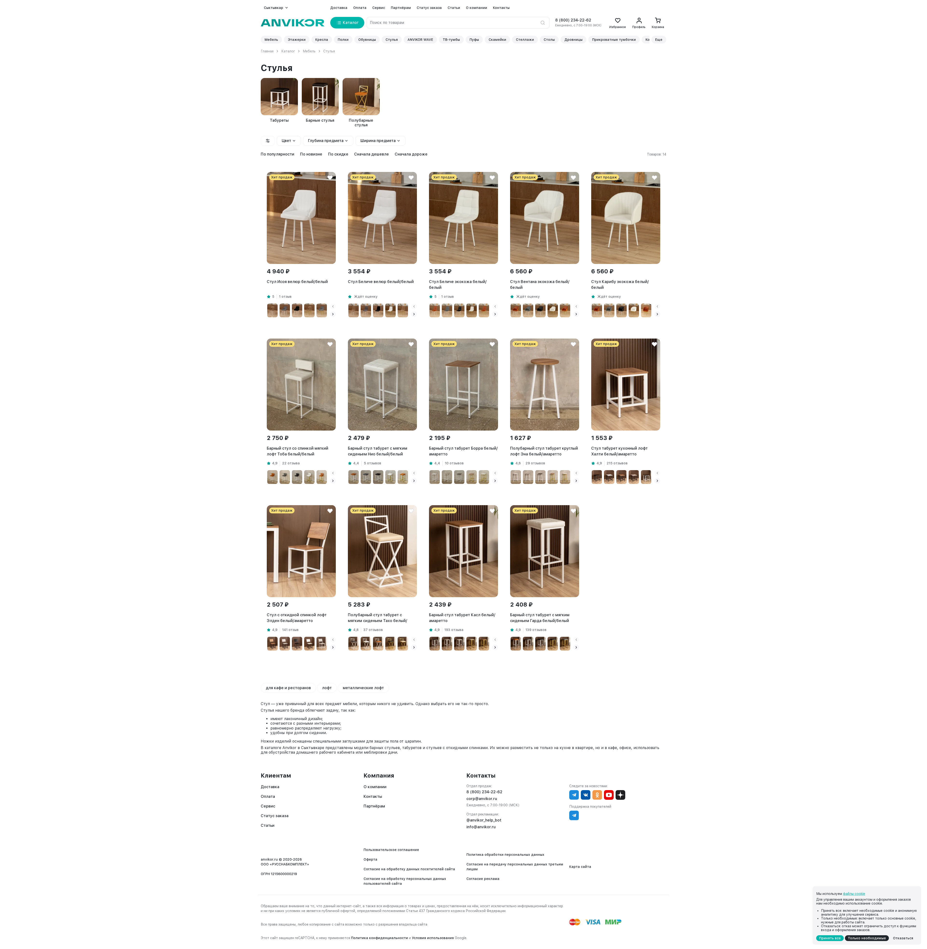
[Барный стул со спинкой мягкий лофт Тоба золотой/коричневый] (321, 477)
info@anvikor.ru (481, 827)
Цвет (286, 140)
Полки (343, 40)
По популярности (277, 154)
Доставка (338, 8)
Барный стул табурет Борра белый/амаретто (463, 451)
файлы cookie (854, 894)
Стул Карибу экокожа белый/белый (620, 284)
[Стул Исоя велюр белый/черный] (297, 310)
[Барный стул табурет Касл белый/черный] (434, 644)
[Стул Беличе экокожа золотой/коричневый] (484, 310)
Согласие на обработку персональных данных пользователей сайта (405, 881)
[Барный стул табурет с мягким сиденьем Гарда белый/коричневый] (516, 644)
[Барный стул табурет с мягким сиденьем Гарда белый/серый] (528, 644)
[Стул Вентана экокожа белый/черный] (540, 310)
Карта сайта (580, 867)
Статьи (454, 8)
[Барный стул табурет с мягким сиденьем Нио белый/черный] (378, 477)
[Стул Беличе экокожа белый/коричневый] (434, 310)
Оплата (359, 8)
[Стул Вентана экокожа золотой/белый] (553, 310)
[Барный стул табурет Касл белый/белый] (459, 644)
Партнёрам (401, 8)
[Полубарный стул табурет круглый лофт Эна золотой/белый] (565, 477)
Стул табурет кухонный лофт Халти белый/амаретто (619, 451)
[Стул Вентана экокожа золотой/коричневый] (565, 310)
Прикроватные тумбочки (614, 40)
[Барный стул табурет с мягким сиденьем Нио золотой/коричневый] (403, 477)
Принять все (830, 938)
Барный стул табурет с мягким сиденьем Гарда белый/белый (539, 618)
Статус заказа (429, 8)
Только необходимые (867, 938)
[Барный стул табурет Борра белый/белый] (434, 477)
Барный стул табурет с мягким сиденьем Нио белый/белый (377, 451)
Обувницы (367, 40)
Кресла (321, 40)
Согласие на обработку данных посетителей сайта (409, 869)
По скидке (338, 154)
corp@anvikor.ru (481, 798)
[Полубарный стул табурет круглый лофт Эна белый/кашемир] (528, 477)
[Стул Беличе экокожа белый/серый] (447, 310)
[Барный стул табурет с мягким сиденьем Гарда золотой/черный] (553, 644)
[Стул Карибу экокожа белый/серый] (609, 310)
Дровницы (573, 40)
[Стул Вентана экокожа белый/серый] (528, 310)
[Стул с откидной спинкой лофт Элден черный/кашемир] (285, 644)
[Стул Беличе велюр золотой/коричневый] (403, 310)
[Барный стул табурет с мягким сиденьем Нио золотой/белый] (390, 477)
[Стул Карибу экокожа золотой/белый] (634, 310)
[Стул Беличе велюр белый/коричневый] (353, 310)
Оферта (370, 859)
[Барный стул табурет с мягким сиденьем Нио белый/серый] (366, 477)
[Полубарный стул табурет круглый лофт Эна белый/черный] (540, 477)
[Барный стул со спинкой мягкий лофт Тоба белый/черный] (297, 477)
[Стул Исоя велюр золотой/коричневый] (309, 310)
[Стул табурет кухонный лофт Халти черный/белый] (609, 477)
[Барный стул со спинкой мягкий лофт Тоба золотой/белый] (309, 477)
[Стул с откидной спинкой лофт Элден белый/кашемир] (321, 644)
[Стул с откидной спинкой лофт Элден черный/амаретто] (272, 644)
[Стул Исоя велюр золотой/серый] (321, 310)
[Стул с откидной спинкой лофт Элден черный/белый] (309, 644)
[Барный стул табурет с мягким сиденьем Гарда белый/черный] (540, 644)
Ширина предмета (378, 140)
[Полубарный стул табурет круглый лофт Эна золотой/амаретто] (553, 477)
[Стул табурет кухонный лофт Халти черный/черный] (597, 477)
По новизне (311, 154)
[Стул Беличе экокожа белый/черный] (459, 310)
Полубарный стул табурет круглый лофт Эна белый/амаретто (544, 451)
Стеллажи (525, 40)
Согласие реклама (482, 879)
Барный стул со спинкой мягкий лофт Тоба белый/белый (297, 451)
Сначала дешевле (371, 154)
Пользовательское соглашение (391, 850)
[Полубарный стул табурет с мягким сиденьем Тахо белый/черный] (353, 644)
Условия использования (433, 938)
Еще (658, 40)
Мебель (271, 40)
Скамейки (497, 40)
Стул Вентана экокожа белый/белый (539, 284)
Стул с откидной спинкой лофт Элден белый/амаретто (297, 618)
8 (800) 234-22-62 (573, 20)
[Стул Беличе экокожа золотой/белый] (471, 310)
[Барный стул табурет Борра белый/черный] (459, 477)
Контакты (501, 8)
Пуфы (474, 40)
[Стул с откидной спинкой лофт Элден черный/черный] (297, 644)
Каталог (288, 51)
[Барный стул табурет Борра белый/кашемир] (447, 477)
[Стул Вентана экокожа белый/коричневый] (516, 310)
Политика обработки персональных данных (505, 855)
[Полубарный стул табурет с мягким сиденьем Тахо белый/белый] (366, 644)
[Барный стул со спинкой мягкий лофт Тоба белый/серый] (285, 477)
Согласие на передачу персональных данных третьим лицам (514, 866)
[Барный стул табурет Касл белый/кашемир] (447, 644)
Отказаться (903, 938)
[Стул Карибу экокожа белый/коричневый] (597, 310)
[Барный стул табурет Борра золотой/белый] (484, 477)
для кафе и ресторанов (288, 688)
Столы (549, 40)
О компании (476, 8)
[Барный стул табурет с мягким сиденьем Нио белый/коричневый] (353, 477)
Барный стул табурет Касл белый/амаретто (462, 618)
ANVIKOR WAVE (420, 40)
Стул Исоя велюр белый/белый (297, 281)
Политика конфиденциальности (379, 938)
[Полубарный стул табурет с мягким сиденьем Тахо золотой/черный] (390, 644)
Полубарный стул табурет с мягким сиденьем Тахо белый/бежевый (377, 618)
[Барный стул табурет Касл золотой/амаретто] (484, 644)
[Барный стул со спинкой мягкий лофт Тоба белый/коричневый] (272, 477)
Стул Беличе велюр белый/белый (381, 281)
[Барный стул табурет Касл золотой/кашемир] (471, 644)
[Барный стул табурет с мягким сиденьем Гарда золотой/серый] (565, 644)
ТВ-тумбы (451, 40)
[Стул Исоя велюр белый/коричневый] (272, 310)
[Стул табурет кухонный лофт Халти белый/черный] (646, 477)
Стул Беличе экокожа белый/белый (458, 284)
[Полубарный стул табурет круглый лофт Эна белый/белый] (516, 477)
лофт (327, 688)
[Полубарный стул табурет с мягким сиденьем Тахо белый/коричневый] (378, 644)
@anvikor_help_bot (483, 820)
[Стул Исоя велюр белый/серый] (285, 310)
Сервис (378, 8)
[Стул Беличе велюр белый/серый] (366, 310)
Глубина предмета (326, 140)
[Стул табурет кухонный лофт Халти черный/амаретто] (621, 477)
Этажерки (297, 40)
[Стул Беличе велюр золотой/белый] (390, 310)
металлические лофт (363, 688)
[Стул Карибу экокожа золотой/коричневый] (646, 310)
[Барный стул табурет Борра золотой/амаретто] (471, 477)
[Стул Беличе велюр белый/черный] (378, 310)
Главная (267, 51)
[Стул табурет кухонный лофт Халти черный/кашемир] (634, 477)
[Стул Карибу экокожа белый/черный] (621, 310)
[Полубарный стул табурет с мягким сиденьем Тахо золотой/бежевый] (403, 644)
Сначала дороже (411, 154)
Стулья (392, 40)
